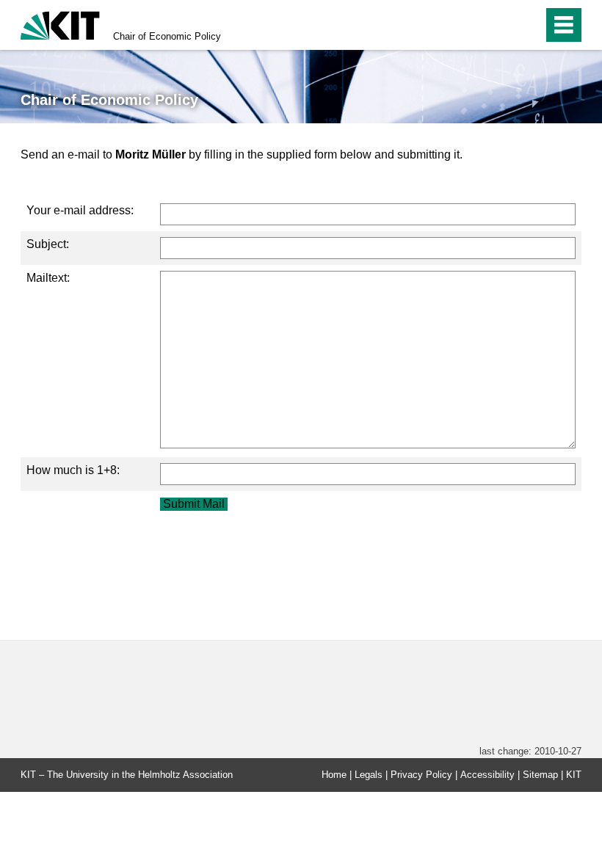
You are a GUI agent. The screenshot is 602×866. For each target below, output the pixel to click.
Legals (368, 774)
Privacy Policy (421, 774)
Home (334, 774)
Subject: (47, 244)
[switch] (500, 25)
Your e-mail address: (80, 210)
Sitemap (540, 774)
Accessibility (487, 774)
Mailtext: (48, 278)
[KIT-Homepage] (60, 23)
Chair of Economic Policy (167, 36)
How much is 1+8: (73, 470)
